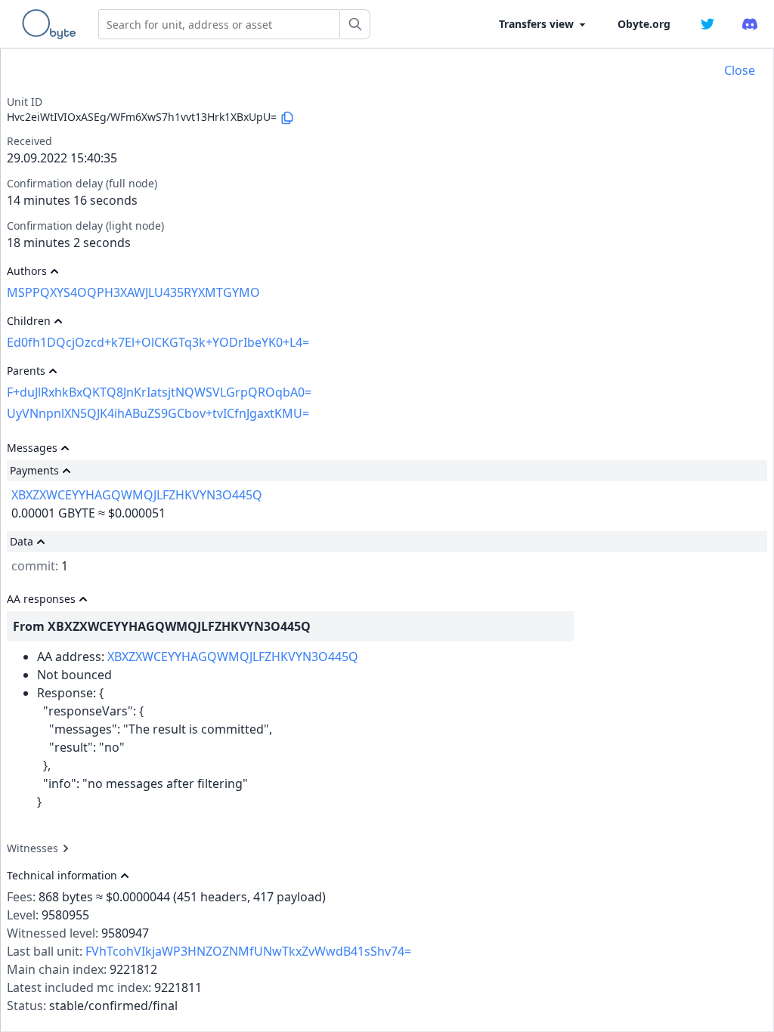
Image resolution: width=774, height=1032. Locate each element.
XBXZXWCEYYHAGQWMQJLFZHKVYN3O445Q (136, 495)
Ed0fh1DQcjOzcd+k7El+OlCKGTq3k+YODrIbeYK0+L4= (158, 342)
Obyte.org (644, 24)
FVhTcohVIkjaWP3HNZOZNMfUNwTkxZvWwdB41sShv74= (248, 951)
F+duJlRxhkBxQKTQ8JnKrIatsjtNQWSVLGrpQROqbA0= (159, 392)
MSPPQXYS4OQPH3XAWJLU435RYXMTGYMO (133, 292)
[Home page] (52, 24)
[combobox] (219, 24)
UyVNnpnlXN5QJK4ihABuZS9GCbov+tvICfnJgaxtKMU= (158, 413)
